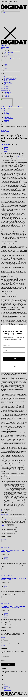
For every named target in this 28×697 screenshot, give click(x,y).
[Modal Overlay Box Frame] (14, 348)
